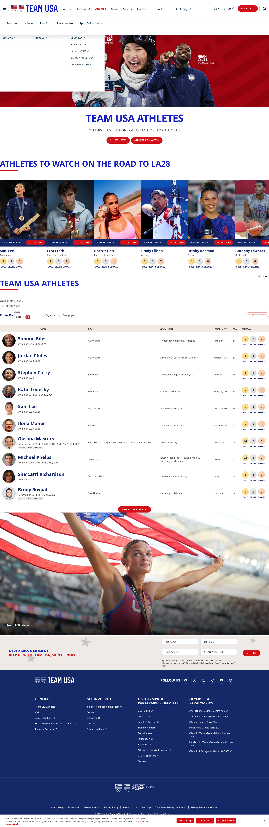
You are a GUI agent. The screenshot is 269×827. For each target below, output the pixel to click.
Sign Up (251, 653)
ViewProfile (9, 243)
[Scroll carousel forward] (266, 276)
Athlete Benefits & (154, 750)
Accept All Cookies (226, 820)
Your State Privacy (170, 807)
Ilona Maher (31, 423)
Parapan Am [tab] (65, 23)
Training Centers (146, 727)
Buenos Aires (82, 57)
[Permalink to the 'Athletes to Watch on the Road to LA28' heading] (172, 163)
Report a (46, 729)
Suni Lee (27, 406)
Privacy (209, 663)
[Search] (264, 8)
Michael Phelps (34, 457)
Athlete (45, 718)
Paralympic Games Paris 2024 (205, 727)
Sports (159, 9)
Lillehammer (82, 64)
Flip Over (37, 242)
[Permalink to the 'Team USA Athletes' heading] (81, 283)
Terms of (227, 663)
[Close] (264, 820)
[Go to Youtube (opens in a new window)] (221, 680)
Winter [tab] (29, 23)
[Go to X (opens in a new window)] (194, 680)
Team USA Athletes (45, 706)
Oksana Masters (36, 438)
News (114, 9)
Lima (10, 37)
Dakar (78, 37)
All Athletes (118, 140)
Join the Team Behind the (104, 706)
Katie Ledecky (33, 389)
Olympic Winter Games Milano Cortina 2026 (209, 735)
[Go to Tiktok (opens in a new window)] (212, 680)
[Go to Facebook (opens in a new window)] (185, 680)
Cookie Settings (185, 820)
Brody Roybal (32, 489)
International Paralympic (210, 716)
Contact (145, 761)
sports (17, 312)
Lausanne (80, 51)
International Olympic (208, 710)
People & (148, 722)
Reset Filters (259, 315)
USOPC (148, 755)
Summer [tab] (12, 23)
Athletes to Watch (146, 140)
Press (147, 733)
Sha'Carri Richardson (41, 474)
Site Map (146, 807)
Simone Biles (32, 338)
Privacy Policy (201, 660)
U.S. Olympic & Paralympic (55, 723)
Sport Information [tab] (91, 23)
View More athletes (134, 509)
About (144, 716)
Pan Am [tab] (45, 23)
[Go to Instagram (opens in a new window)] (203, 680)
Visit (216, 8)
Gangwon (80, 44)
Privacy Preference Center (204, 807)
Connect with (97, 729)
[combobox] (26, 317)
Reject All (205, 820)
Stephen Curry (34, 372)
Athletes (100, 9)
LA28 (65, 9)
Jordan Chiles (32, 355)
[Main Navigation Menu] (4, 8)
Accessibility (57, 807)
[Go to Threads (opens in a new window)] (230, 680)
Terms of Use (215, 660)
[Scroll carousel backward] (259, 276)
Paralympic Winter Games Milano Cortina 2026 (211, 744)
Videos (127, 9)
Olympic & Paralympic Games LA (210, 751)
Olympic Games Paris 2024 (203, 722)
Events (141, 9)
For (144, 744)
